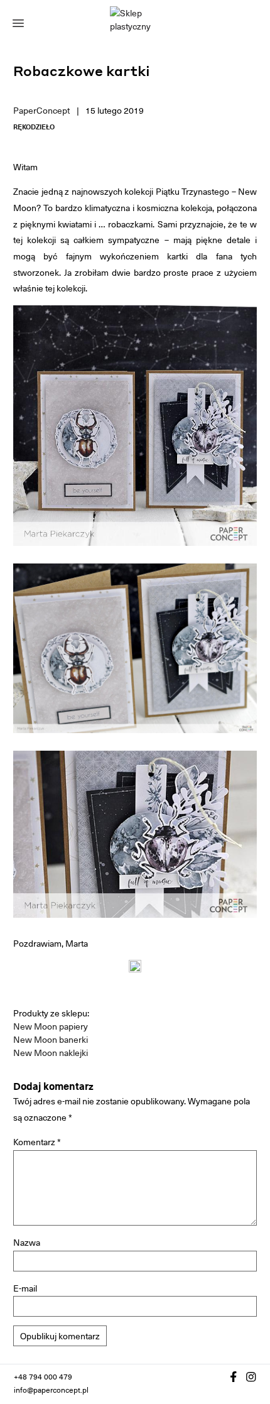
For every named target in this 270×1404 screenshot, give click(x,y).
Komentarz (37, 1141)
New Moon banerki (50, 1039)
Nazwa (26, 1242)
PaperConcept (41, 110)
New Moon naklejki (50, 1052)
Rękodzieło (34, 126)
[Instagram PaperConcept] (251, 1377)
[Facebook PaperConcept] (233, 1377)
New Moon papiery (50, 1026)
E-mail (25, 1288)
